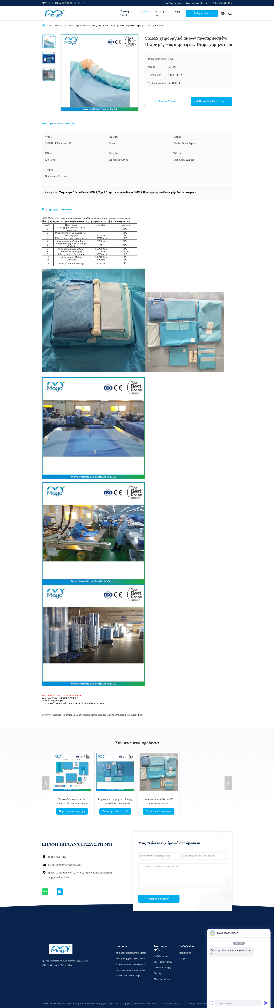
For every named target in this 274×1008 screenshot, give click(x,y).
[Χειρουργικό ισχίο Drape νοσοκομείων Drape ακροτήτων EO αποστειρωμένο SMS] (202, 772)
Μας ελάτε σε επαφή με (163, 979)
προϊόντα (57, 25)
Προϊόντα (144, 11)
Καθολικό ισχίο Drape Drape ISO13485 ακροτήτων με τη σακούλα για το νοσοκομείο (72, 803)
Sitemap (157, 973)
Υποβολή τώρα (157, 898)
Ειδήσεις (183, 958)
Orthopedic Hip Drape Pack (129, 714)
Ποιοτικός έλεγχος (162, 967)
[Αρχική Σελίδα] (54, 13)
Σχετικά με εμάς (159, 13)
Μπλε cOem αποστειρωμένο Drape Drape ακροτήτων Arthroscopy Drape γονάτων (158, 803)
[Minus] (266, 933)
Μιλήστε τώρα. (202, 13)
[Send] (266, 1002)
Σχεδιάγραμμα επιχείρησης (163, 956)
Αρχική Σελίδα (124, 13)
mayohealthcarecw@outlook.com (64, 864)
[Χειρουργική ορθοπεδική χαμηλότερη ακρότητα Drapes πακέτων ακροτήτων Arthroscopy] (115, 772)
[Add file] (211, 1002)
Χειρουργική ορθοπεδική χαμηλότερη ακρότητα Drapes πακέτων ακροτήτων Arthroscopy (115, 803)
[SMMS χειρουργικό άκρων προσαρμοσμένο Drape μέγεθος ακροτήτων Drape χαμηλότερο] (99, 72)
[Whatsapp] (49, 894)
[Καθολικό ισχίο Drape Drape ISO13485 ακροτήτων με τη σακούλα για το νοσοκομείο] (72, 772)
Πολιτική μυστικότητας (54, 1003)
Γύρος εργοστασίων (163, 962)
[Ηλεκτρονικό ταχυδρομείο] (64, 894)
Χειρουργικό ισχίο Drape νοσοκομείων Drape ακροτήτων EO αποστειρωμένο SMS (202, 803)
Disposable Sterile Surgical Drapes (96, 714)
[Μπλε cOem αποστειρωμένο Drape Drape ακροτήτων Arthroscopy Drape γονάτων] (159, 772)
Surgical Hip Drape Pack (65, 714)
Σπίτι (48, 25)
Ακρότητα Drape (71, 25)
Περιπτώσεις (185, 953)
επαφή (176, 11)
